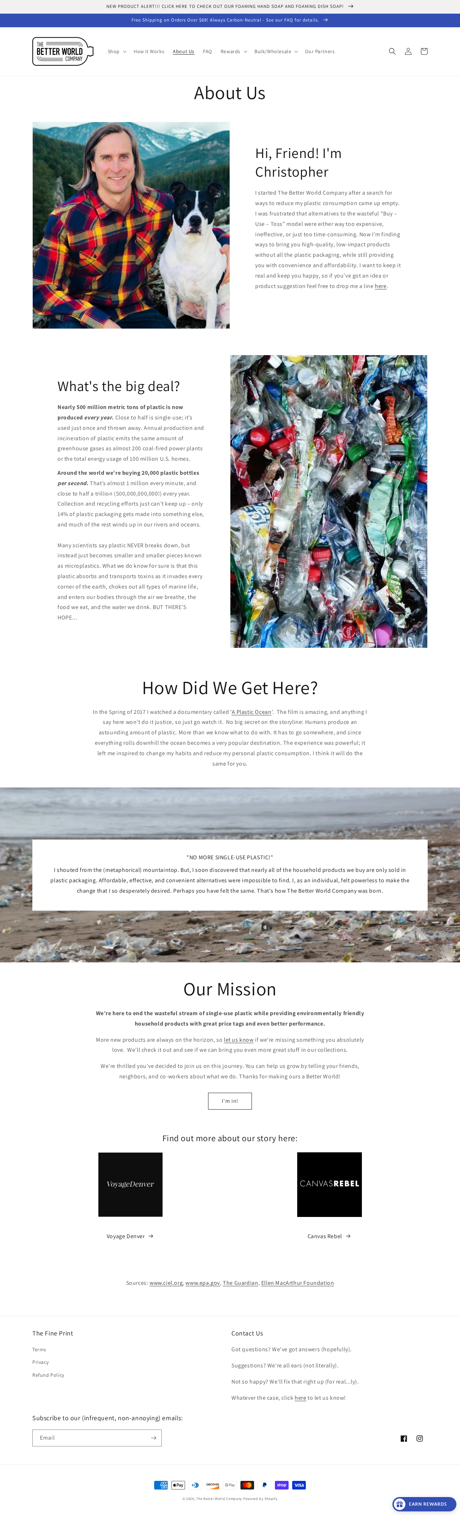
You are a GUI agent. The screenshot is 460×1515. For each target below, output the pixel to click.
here (380, 286)
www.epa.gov (202, 1283)
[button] (116, 51)
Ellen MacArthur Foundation (297, 1283)
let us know (239, 1040)
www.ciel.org (166, 1283)
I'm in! (230, 1100)
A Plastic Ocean (252, 712)
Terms (39, 1349)
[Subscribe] (153, 1438)
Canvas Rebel (325, 1236)
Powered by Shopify (260, 1498)
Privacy (40, 1362)
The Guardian (240, 1283)
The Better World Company (219, 1498)
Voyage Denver (126, 1236)
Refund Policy (48, 1375)
